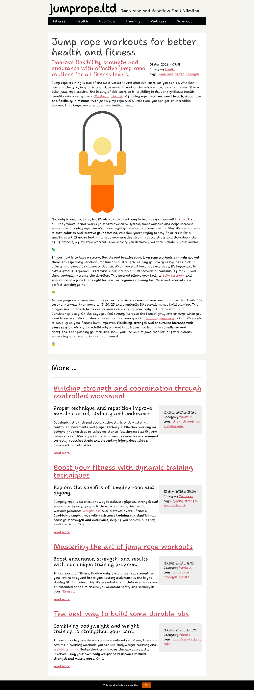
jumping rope (174, 426)
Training (133, 21)
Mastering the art (108, 96)
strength (192, 74)
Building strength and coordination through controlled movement (127, 391)
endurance (181, 572)
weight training (66, 649)
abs (175, 639)
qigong (178, 501)
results (184, 577)
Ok (146, 685)
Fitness (59, 21)
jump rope (166, 74)
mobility (193, 421)
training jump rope (160, 318)
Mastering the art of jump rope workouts (123, 546)
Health (82, 21)
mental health (175, 505)
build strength (174, 275)
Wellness (158, 21)
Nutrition (107, 21)
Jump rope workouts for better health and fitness (124, 47)
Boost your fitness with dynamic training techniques (123, 471)
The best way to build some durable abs (121, 613)
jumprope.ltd (124, 8)
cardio (180, 74)
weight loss (92, 511)
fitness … (69, 591)
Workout (184, 21)
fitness (180, 219)
